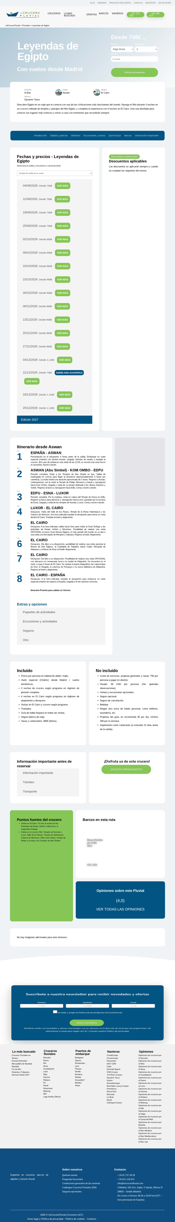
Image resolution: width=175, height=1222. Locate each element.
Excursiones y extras (94, 135)
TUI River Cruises (114, 1075)
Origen (65, 90)
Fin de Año (16, 1069)
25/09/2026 (45, 225)
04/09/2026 (45, 185)
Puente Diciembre (19, 1061)
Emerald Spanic (113, 1069)
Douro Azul (111, 1091)
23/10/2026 (45, 279)
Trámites (28, 782)
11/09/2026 (45, 199)
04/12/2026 (46, 359)
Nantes (78, 1077)
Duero (46, 1060)
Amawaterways (113, 1083)
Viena (77, 1085)
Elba (45, 1074)
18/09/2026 (45, 212)
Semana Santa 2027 (21, 1075)
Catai (109, 1066)
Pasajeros (140, 44)
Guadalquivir (48, 1069)
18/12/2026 (46, 394)
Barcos (128, 135)
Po (44, 1083)
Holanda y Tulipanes (20, 1072)
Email (114, 54)
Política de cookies (75, 1219)
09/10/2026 (45, 252)
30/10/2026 (45, 292)
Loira (45, 1072)
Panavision (111, 1061)
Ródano (46, 1080)
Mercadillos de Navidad (22, 1064)
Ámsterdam (80, 1063)
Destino (104, 90)
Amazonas (47, 1088)
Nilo (45, 1094)
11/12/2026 (52, 377)
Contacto (91, 1219)
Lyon (77, 1066)
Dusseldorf (79, 1080)
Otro (26, 640)
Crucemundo (112, 1058)
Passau (78, 1069)
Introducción (40, 135)
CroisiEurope (112, 1055)
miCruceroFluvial (12, 25)
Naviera (27, 97)
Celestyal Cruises (114, 1103)
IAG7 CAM (111, 1064)
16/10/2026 (45, 266)
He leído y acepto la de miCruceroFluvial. (90, 1013)
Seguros (28, 630)
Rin (44, 1063)
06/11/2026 (45, 306)
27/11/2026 (45, 346)
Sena (45, 1066)
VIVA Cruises (112, 1072)
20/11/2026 (45, 333)
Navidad (15, 1066)
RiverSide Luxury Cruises (118, 1086)
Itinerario (75, 135)
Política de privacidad (90, 1013)
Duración (27, 90)
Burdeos (78, 1074)
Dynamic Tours (113, 1078)
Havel (45, 1085)
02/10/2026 (45, 239)
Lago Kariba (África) (52, 1097)
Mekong (46, 1091)
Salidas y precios (59, 135)
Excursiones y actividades (40, 621)
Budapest (79, 1058)
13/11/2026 (45, 319)
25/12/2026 (46, 408)
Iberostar (111, 1094)
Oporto (78, 1060)
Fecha (114, 44)
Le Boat (110, 1097)
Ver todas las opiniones (120, 909)
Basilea (78, 1083)
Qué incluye (115, 135)
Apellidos (87, 1002)
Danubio (47, 1058)
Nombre (42, 1002)
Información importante (146, 135)
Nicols (109, 1100)
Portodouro (111, 1089)
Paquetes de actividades (39, 612)
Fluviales (26, 25)
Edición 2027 (29, 419)
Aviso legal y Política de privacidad (45, 1219)
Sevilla (78, 1072)
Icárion (110, 1080)
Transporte (30, 791)
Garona (46, 1077)
